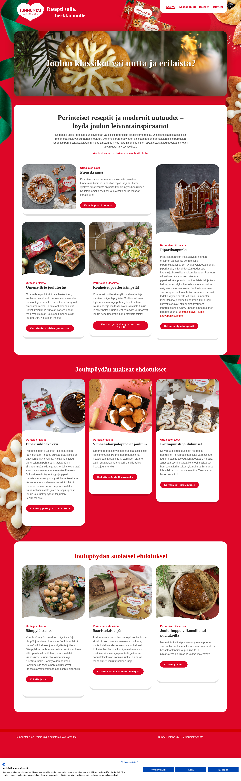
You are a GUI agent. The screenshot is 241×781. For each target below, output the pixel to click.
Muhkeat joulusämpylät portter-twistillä (120, 325)
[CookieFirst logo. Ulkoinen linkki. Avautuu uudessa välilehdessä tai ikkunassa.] (3, 764)
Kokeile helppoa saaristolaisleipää (118, 671)
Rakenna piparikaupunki (179, 326)
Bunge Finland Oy (168, 737)
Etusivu (170, 6)
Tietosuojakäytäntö (129, 762)
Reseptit (204, 6)
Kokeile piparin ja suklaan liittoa (50, 508)
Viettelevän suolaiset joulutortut (50, 328)
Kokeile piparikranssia (98, 205)
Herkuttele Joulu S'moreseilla (115, 477)
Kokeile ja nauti (39, 679)
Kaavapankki (187, 6)
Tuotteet (218, 6)
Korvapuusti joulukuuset (179, 484)
